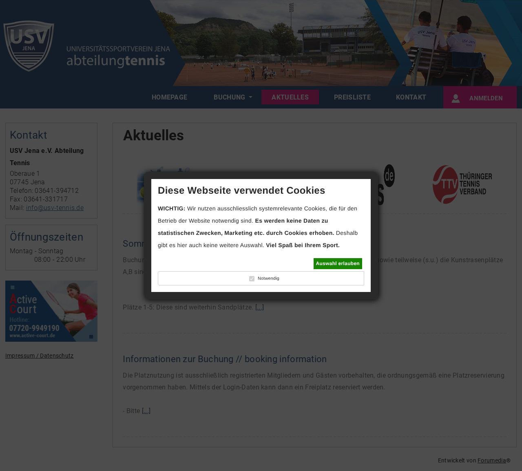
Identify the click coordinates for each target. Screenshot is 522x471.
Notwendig (268, 278)
